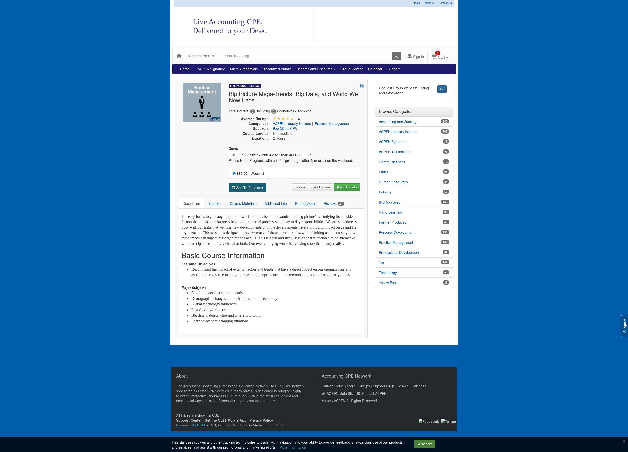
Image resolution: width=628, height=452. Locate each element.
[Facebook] (429, 420)
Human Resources (393, 181)
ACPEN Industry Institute (292, 123)
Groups (364, 386)
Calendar (375, 69)
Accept (426, 443)
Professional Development (399, 252)
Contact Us (445, 2)
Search (403, 386)
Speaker (215, 203)
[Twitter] (448, 420)
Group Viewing (351, 69)
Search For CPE (202, 55)
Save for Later (321, 187)
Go (442, 89)
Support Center (189, 420)
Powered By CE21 (191, 425)
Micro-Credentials (244, 69)
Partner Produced (392, 222)
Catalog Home (333, 386)
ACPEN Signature (211, 69)
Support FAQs (384, 386)
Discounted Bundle (277, 69)
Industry (385, 192)
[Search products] (396, 56)
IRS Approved (390, 202)
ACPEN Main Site (340, 393)
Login (351, 386)
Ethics (383, 171)
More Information (292, 447)
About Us (429, 2)
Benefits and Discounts (315, 69)
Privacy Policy (261, 420)
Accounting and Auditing (398, 121)
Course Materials (243, 203)
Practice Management (332, 123)
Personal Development (396, 232)
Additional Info (276, 203)
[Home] (179, 56)
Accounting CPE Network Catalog (380, 25)
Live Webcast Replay (244, 86)
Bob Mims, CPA (285, 128)
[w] (202, 101)
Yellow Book (388, 282)
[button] (362, 85)
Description (191, 203)
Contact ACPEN (374, 393)
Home (416, 2)
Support (393, 69)
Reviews (333, 203)
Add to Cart (348, 187)
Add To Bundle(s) (249, 187)
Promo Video (305, 203)
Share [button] (298, 187)
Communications (392, 161)
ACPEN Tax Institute (394, 151)
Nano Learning (390, 212)
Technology (388, 272)
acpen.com (245, 400)
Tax (382, 262)
